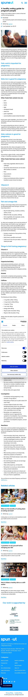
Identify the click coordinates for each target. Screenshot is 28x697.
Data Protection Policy (20, 670)
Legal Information (5, 670)
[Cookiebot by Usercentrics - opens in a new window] (20, 322)
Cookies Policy (18, 693)
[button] (25, 3)
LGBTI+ (16, 663)
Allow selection (14, 370)
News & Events (4, 660)
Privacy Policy (9, 693)
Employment (4, 663)
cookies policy (10, 342)
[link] (9, 639)
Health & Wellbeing (19, 660)
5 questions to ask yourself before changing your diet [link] (12, 546)
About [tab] (22, 325)
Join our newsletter (6, 685)
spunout (10, 24)
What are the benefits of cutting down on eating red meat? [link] (13, 510)
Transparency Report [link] (6, 652)
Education (3, 673)
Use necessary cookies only (14, 374)
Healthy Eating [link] (5, 505)
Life (2, 665)
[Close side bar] (2, 677)
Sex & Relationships (5, 668)
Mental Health (18, 665)
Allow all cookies (14, 366)
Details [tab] (14, 325)
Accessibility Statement (20, 673)
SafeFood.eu (4, 480)
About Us (17, 668)
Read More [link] (3, 522)
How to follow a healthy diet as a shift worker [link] (13, 583)
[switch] (24, 352)
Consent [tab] (5, 325)
